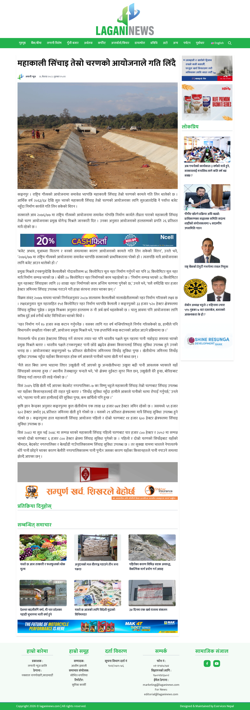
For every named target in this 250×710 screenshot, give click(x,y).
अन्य (175, 43)
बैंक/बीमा (36, 43)
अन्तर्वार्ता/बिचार (120, 43)
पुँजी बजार (73, 43)
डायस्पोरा (140, 43)
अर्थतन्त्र (88, 43)
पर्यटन (187, 43)
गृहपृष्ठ (22, 43)
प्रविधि (154, 43)
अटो (165, 43)
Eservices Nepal (224, 706)
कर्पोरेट (102, 43)
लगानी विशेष (54, 43)
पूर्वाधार (200, 43)
